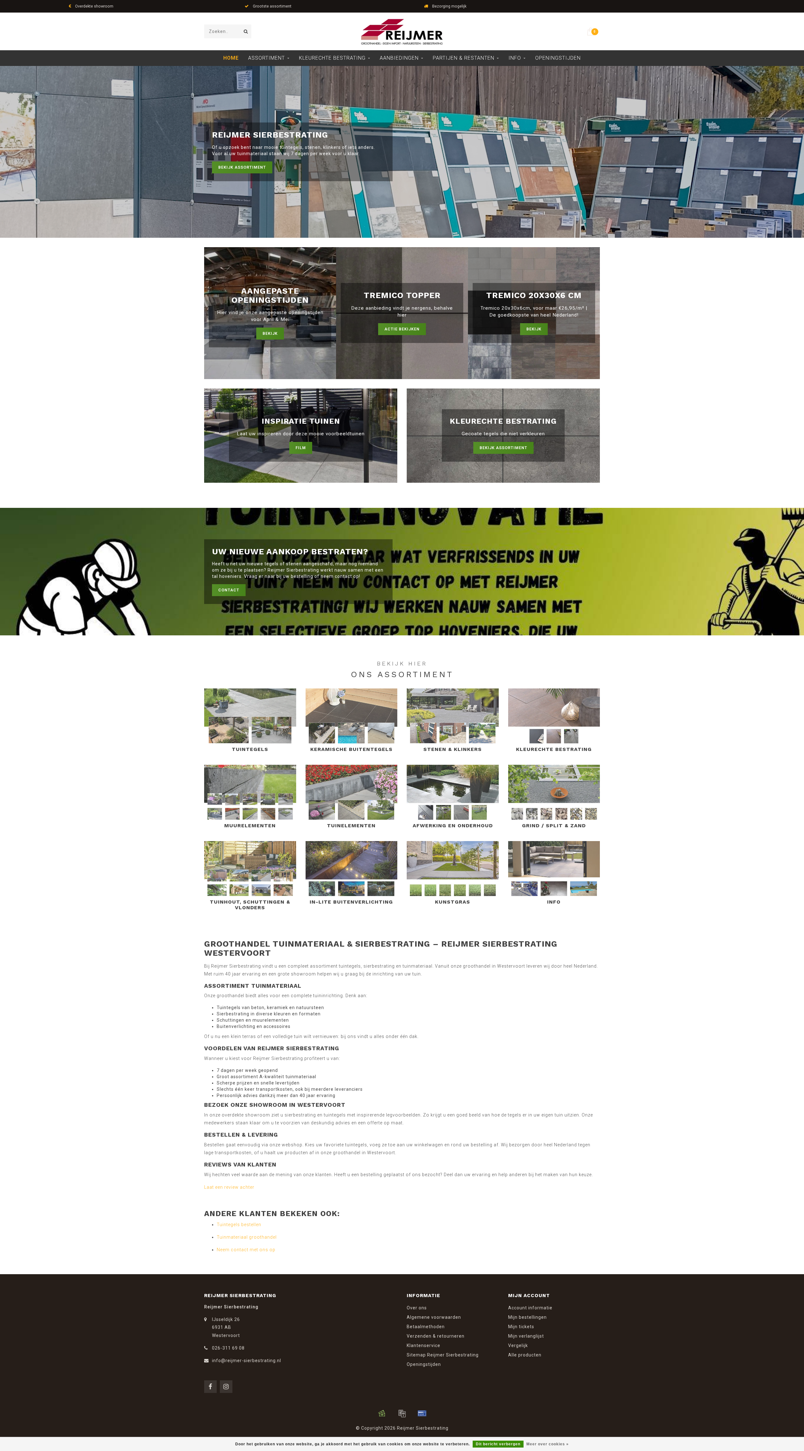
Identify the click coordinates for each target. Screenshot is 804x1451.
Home (231, 58)
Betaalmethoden (426, 1326)
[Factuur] (402, 1413)
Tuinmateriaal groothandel (247, 1237)
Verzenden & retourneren (435, 1336)
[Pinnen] (422, 1413)
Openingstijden (558, 58)
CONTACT (228, 590)
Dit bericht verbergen (498, 1444)
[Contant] (382, 1413)
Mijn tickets (521, 1326)
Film (301, 447)
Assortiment (266, 58)
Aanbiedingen (399, 58)
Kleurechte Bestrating (332, 58)
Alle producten (524, 1354)
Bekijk (270, 333)
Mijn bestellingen (527, 1317)
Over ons (417, 1307)
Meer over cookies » (547, 1444)
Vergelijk (518, 1345)
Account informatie (530, 1307)
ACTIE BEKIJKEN (402, 329)
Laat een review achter (229, 1187)
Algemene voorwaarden (434, 1317)
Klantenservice (423, 1345)
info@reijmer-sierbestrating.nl (246, 1360)
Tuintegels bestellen (239, 1224)
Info (514, 58)
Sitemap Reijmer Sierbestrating (443, 1354)
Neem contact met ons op (246, 1249)
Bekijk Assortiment (242, 167)
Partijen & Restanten (463, 58)
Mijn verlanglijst (526, 1336)
